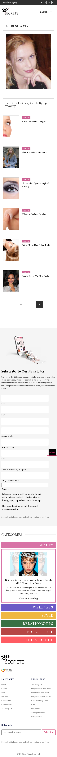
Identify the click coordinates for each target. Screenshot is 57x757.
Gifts (33, 704)
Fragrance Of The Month (41, 688)
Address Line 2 (9, 447)
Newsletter (35, 708)
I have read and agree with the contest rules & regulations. (20, 507)
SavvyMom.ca (36, 716)
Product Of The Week (40, 692)
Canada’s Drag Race (39, 700)
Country (5, 489)
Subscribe (48, 732)
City (3, 458)
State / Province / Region (14, 470)
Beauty (26, 117)
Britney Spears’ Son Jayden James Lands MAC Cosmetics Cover (28, 581)
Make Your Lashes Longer (34, 121)
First (3, 403)
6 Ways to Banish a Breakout (34, 214)
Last (3, 415)
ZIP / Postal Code (10, 481)
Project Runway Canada (41, 696)
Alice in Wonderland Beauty (34, 152)
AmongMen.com (38, 712)
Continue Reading (28, 598)
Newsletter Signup (10, 2)
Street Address (8, 436)
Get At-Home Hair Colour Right (36, 245)
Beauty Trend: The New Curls (35, 276)
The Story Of (36, 684)
